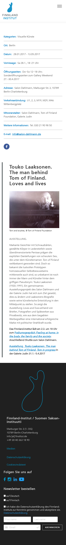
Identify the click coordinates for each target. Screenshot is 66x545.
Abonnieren (52, 527)
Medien (11, 448)
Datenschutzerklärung (19, 457)
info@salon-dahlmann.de (26, 134)
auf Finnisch (12, 500)
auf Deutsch (12, 496)
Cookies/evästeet (16, 464)
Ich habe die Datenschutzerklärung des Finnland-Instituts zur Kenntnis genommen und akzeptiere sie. (32, 509)
